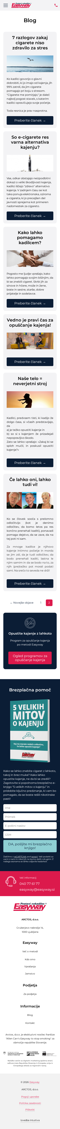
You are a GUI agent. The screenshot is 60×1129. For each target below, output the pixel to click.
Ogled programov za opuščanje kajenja (30, 658)
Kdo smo (30, 959)
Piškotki (30, 1109)
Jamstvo (30, 973)
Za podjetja (30, 994)
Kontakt (30, 1022)
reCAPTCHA (20, 856)
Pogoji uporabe (30, 1096)
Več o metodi (30, 951)
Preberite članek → (30, 120)
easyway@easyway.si (37, 889)
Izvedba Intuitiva (30, 1120)
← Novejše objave (22, 602)
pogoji (34, 856)
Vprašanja (30, 966)
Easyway (35, 1082)
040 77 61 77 (30, 883)
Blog (30, 1015)
